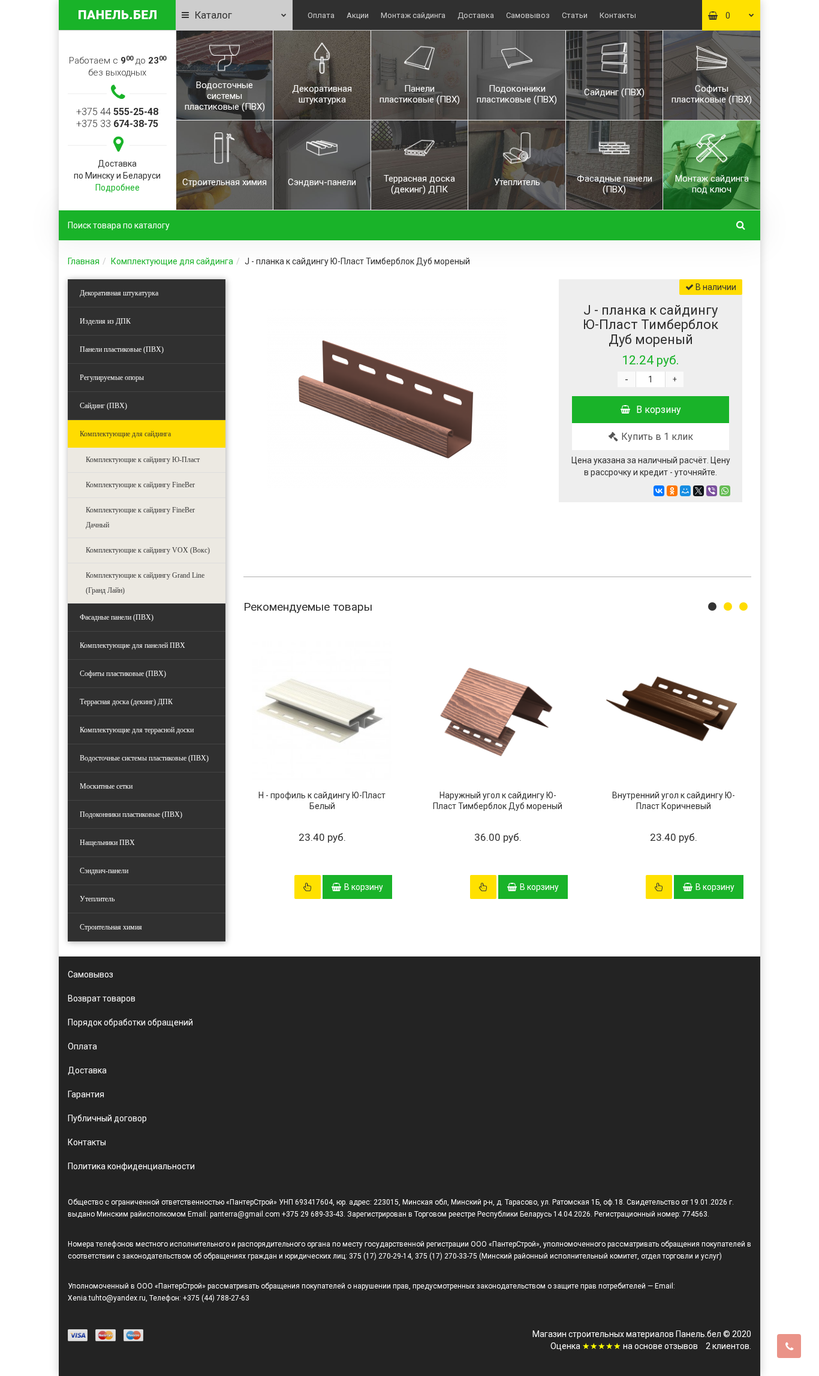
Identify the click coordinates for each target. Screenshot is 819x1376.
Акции (358, 15)
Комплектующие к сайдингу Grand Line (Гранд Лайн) (145, 583)
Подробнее (117, 187)
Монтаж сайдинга (413, 15)
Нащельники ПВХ (107, 842)
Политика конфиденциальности (131, 1166)
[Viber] (711, 490)
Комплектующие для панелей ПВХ (132, 645)
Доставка (475, 15)
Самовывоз (528, 15)
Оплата (321, 15)
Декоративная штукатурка (119, 293)
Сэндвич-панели (104, 871)
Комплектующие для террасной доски (137, 730)
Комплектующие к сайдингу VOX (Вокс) (148, 550)
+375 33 (117, 123)
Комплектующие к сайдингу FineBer (140, 485)
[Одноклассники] (672, 490)
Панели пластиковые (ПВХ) (122, 349)
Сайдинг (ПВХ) (103, 406)
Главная (84, 261)
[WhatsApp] (724, 490)
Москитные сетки (106, 786)
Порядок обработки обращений (130, 1022)
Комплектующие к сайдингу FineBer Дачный (140, 517)
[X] (698, 490)
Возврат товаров (102, 998)
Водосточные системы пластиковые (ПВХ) (144, 758)
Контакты (618, 15)
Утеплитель (97, 899)
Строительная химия (111, 927)
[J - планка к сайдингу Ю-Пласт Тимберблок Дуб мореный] (387, 399)
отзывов (681, 1346)
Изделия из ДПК (105, 321)
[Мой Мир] (685, 490)
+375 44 (117, 111)
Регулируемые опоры (112, 377)
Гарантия (86, 1094)
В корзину (658, 409)
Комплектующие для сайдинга (172, 261)
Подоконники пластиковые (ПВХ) (131, 814)
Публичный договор (107, 1118)
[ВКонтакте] (659, 490)
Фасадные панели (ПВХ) (116, 617)
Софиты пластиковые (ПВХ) (123, 673)
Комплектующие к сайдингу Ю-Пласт (143, 459)
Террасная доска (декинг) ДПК (126, 702)
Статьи (575, 15)
